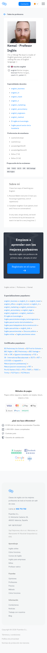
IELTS (19, 168)
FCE (34, 354)
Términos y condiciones (11, 635)
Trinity (6, 373)
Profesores (21, 287)
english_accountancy (19, 109)
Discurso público (30, 331)
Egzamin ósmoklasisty (22, 354)
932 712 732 (21, 509)
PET (29, 367)
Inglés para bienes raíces (25, 334)
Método (12, 589)
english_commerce (27, 307)
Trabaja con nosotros (17, 612)
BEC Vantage (31, 168)
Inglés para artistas (11, 328)
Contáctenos (14, 605)
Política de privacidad (10, 639)
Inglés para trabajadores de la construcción (20, 325)
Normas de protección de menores (15, 643)
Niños (11, 563)
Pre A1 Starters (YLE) (12, 370)
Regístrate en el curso (23, 266)
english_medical (17, 117)
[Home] (4, 4)
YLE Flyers (15, 373)
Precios (11, 586)
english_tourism (23, 304)
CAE (8, 168)
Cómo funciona (14, 552)
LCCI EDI (7, 360)
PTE (23, 370)
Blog (10, 616)
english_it (15, 101)
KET (38, 357)
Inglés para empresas (17, 559)
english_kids (25, 328)
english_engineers (18, 113)
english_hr (15, 93)
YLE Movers (25, 373)
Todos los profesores (15, 14)
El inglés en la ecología (19, 121)
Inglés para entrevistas (13, 331)
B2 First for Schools (33, 348)
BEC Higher (11, 172)
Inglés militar (9, 334)
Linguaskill (17, 360)
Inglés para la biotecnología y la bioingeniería (21, 319)
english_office (9, 304)
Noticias (12, 609)
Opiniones (12, 579)
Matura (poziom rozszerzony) (15, 367)
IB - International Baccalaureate (16, 357)
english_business (18, 88)
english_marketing (18, 105)
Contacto (25, 4)
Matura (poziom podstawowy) (15, 363)
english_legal (27, 310)
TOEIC (14, 168)
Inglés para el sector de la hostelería (18, 322)
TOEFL (29, 370)
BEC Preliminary (21, 351)
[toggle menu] (43, 4)
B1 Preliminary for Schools (14, 348)
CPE (24, 168)
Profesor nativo (14, 567)
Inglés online (9, 287)
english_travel (16, 97)
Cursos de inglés (15, 556)
